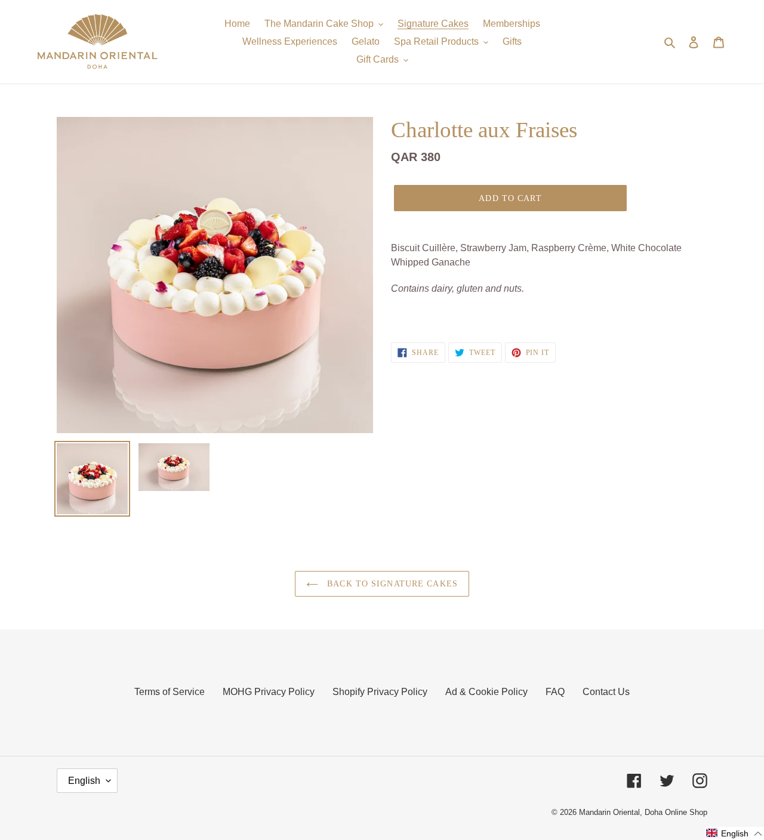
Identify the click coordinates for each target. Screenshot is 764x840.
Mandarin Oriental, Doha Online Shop (643, 812)
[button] (734, 833)
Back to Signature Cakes (391, 583)
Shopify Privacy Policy (379, 692)
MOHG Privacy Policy (269, 692)
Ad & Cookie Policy (486, 692)
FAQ (555, 692)
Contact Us (606, 692)
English (84, 781)
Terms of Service (169, 692)
